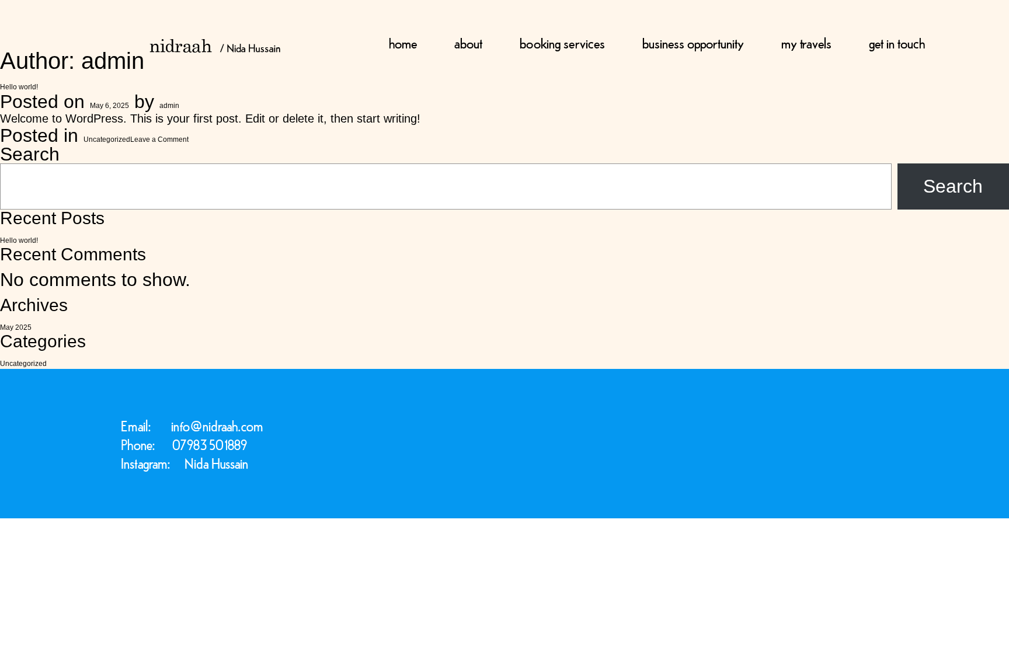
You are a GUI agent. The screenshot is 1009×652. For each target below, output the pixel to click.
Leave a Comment (159, 139)
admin (169, 106)
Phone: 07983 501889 (184, 444)
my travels (806, 42)
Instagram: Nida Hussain (184, 463)
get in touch (897, 42)
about (468, 42)
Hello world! (19, 87)
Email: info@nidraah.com (192, 425)
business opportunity (693, 42)
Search (30, 154)
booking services (562, 42)
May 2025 (16, 327)
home (403, 42)
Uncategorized (106, 139)
